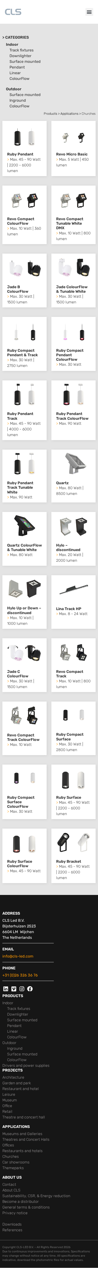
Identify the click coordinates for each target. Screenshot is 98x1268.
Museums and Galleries (22, 1133)
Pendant (17, 67)
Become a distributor (20, 1201)
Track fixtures (22, 50)
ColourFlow (19, 78)
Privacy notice (15, 1213)
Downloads (12, 1224)
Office (7, 1106)
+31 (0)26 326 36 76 (20, 975)
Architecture (13, 1077)
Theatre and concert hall (23, 1117)
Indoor (12, 44)
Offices (8, 1145)
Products (50, 113)
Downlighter (20, 56)
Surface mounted (25, 61)
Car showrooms (15, 1162)
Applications (69, 113)
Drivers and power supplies (25, 1065)
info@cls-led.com (17, 956)
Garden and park (16, 1083)
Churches (10, 1156)
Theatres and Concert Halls (25, 1139)
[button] (89, 12)
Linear (15, 73)
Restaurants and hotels (22, 1151)
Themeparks (13, 1168)
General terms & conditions (26, 1207)
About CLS (11, 1190)
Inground (18, 100)
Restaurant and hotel (20, 1088)
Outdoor (13, 89)
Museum (9, 1100)
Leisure (8, 1094)
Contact (9, 1184)
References (12, 1230)
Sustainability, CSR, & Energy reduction (36, 1196)
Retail (7, 1111)
